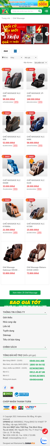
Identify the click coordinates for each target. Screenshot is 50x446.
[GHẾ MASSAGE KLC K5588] (13, 165)
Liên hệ (6, 326)
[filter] (39, 11)
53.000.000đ (9, 143)
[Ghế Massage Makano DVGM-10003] (37, 253)
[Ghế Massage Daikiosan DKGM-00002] (13, 253)
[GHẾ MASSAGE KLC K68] (13, 122)
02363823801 (37, 368)
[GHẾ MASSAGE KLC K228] (37, 165)
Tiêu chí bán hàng (11, 339)
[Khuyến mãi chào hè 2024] (25, 4)
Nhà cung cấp (9, 322)
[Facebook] (5, 388)
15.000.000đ (33, 230)
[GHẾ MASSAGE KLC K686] (37, 122)
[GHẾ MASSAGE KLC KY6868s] (13, 209)
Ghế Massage (19, 18)
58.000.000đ (33, 143)
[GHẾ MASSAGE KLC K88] (13, 78)
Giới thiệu (7, 317)
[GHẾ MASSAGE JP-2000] (37, 78)
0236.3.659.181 (12, 435)
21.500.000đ (9, 230)
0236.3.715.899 (29, 435)
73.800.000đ (33, 273)
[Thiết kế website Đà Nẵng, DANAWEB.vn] (30, 443)
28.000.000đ (33, 186)
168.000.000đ (33, 99)
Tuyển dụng (8, 331)
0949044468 (36, 379)
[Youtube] (12, 388)
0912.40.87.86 (37, 372)
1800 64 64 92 (37, 364)
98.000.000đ (9, 99)
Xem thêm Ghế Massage (25, 292)
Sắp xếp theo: (28, 62)
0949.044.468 (37, 361)
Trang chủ (6, 18)
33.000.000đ (9, 186)
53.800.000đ (9, 273)
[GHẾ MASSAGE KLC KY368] (37, 209)
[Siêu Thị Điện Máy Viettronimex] (5, 11)
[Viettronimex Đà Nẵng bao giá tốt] (25, 302)
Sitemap (7, 335)
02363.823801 (37, 376)
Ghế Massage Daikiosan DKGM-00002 (10, 270)
